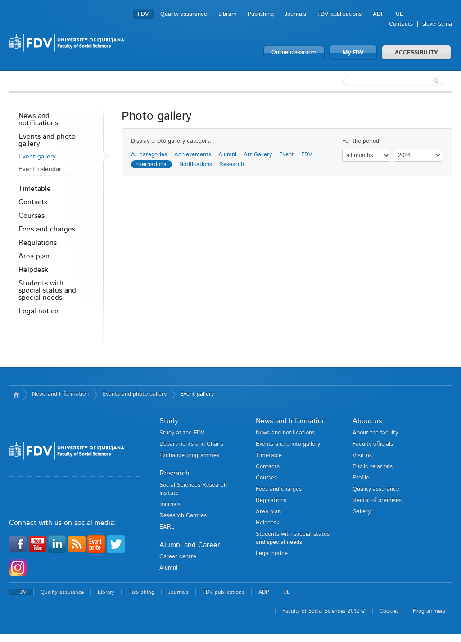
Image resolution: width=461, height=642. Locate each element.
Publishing (261, 14)
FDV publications (339, 14)
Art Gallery (258, 155)
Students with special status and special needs (47, 290)
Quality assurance (183, 14)
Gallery (362, 512)
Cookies (389, 611)
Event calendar (39, 169)
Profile (361, 478)
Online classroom (293, 52)
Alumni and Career (189, 544)
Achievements (192, 155)
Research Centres (183, 516)
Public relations (373, 467)
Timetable (34, 188)
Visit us (362, 455)
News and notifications (38, 119)
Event (286, 155)
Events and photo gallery (47, 140)
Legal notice (38, 311)
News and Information (60, 394)
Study (168, 421)
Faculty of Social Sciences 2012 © (324, 611)
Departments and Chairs (191, 444)
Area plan (34, 256)
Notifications (195, 164)
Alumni (227, 155)
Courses (31, 215)
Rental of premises (377, 500)
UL (399, 14)
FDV (143, 14)
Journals (295, 14)
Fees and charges (46, 229)
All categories (149, 155)
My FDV (353, 53)
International (151, 164)
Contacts (401, 24)
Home (16, 394)
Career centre (177, 557)
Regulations (37, 242)
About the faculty (375, 433)
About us (367, 421)
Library (227, 14)
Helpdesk (33, 269)
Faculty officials (373, 444)
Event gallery (37, 157)
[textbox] (393, 81)
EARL (166, 527)
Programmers (429, 611)
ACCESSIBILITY (416, 53)
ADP (378, 14)
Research (231, 164)
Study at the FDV (182, 433)
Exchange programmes (189, 455)
